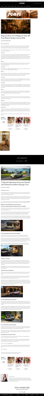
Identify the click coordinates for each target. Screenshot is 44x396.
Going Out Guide (28, 6)
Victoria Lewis (3, 190)
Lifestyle (12, 6)
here (1, 59)
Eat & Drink (5, 6)
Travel (18, 6)
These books (8, 85)
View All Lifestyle (4, 122)
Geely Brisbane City (3, 266)
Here (6, 75)
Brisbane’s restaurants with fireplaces (12, 68)
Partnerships (32, 394)
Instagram (40, 3)
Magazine (37, 394)
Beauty (2, 6)
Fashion (9, 6)
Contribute (27, 394)
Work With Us (35, 3)
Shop (15, 6)
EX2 (25, 201)
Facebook (39, 3)
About (23, 394)
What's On (21, 6)
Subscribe (38, 3)
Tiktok (24, 392)
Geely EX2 (12, 306)
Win (24, 6)
